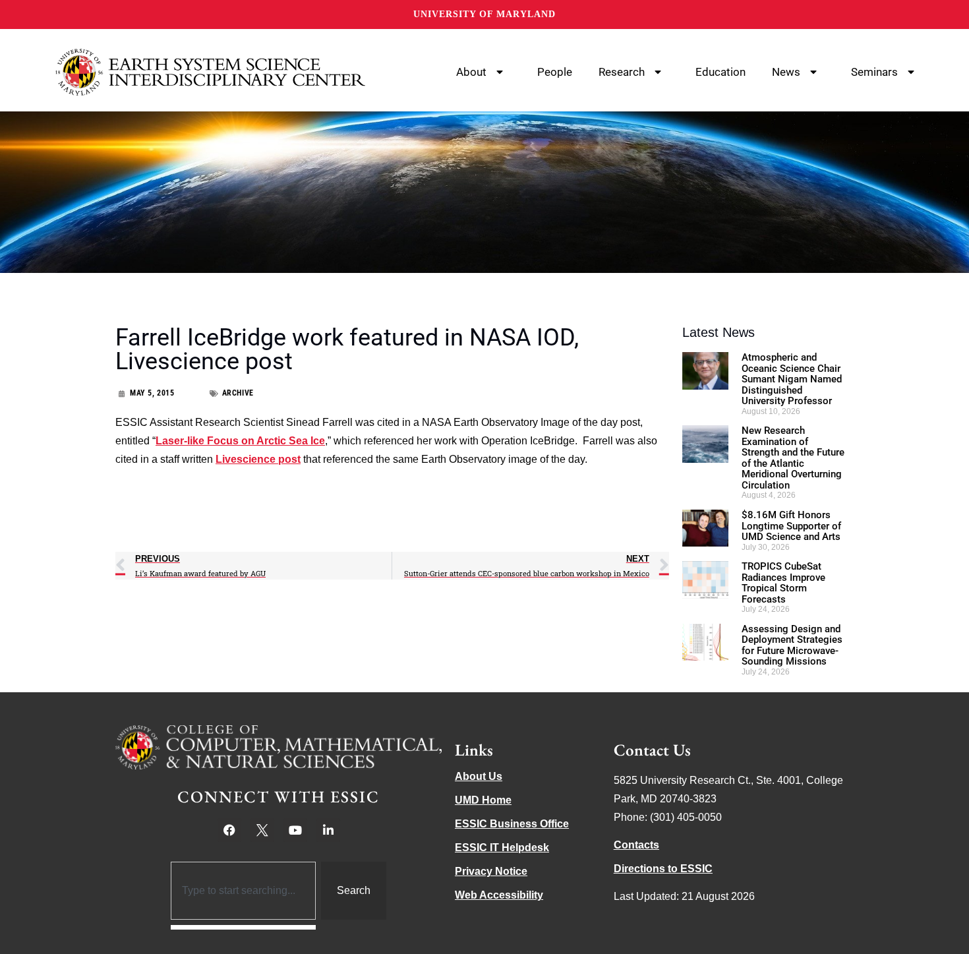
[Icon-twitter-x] (262, 830)
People (554, 71)
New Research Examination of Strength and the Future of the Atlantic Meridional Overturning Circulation (793, 458)
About (471, 71)
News (786, 71)
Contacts (636, 844)
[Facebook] (229, 830)
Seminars (874, 71)
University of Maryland (484, 14)
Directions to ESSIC (663, 868)
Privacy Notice (491, 871)
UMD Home (483, 800)
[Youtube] (295, 830)
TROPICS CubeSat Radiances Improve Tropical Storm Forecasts (783, 582)
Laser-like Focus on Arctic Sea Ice (240, 440)
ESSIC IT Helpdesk (502, 847)
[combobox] (243, 891)
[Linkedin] (328, 830)
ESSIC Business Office (512, 823)
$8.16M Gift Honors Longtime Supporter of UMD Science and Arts (791, 526)
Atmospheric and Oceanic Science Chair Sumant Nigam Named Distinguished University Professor (792, 379)
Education (720, 71)
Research (622, 71)
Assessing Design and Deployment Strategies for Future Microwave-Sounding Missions (792, 645)
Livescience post (258, 459)
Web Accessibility (499, 895)
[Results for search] (243, 927)
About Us (478, 776)
